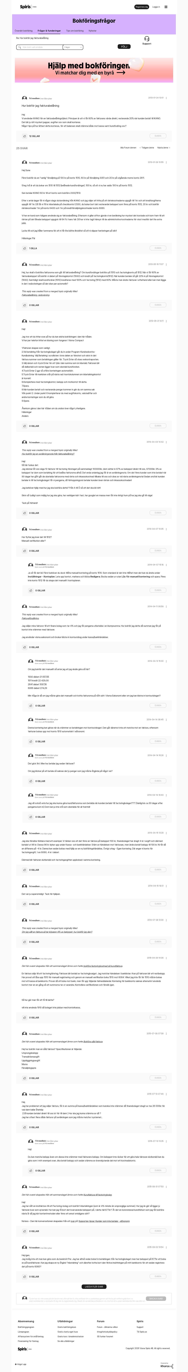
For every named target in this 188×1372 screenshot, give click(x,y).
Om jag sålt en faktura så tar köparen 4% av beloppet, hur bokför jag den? (57, 931)
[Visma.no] (28, 7)
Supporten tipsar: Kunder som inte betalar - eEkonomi (104, 1221)
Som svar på (44, 567)
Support (140, 1327)
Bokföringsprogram (26, 1327)
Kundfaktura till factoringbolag (97, 1194)
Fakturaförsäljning (30, 618)
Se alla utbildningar (66, 1341)
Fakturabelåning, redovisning (35, 295)
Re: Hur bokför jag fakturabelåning (32, 38)
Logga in (156, 7)
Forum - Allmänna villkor (107, 1327)
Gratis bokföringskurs (67, 1327)
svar (73, 1221)
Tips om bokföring (75, 30)
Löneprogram (23, 1332)
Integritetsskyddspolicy (107, 1332)
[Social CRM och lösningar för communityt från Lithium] (167, 1365)
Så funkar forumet (105, 1336)
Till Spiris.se (142, 1332)
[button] (166, 98)
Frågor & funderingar (49, 30)
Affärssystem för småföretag (30, 1336)
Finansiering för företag (28, 1341)
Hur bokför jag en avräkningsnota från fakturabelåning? (48, 453)
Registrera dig (142, 7)
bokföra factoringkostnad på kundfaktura (102, 966)
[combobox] (47, 47)
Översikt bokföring (23, 30)
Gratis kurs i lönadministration (71, 1336)
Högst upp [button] (21, 1364)
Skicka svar (156, 1298)
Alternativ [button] (124, 47)
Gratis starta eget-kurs (68, 1332)
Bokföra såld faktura (92, 1041)
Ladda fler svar (94, 1286)
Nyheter (92, 30)
